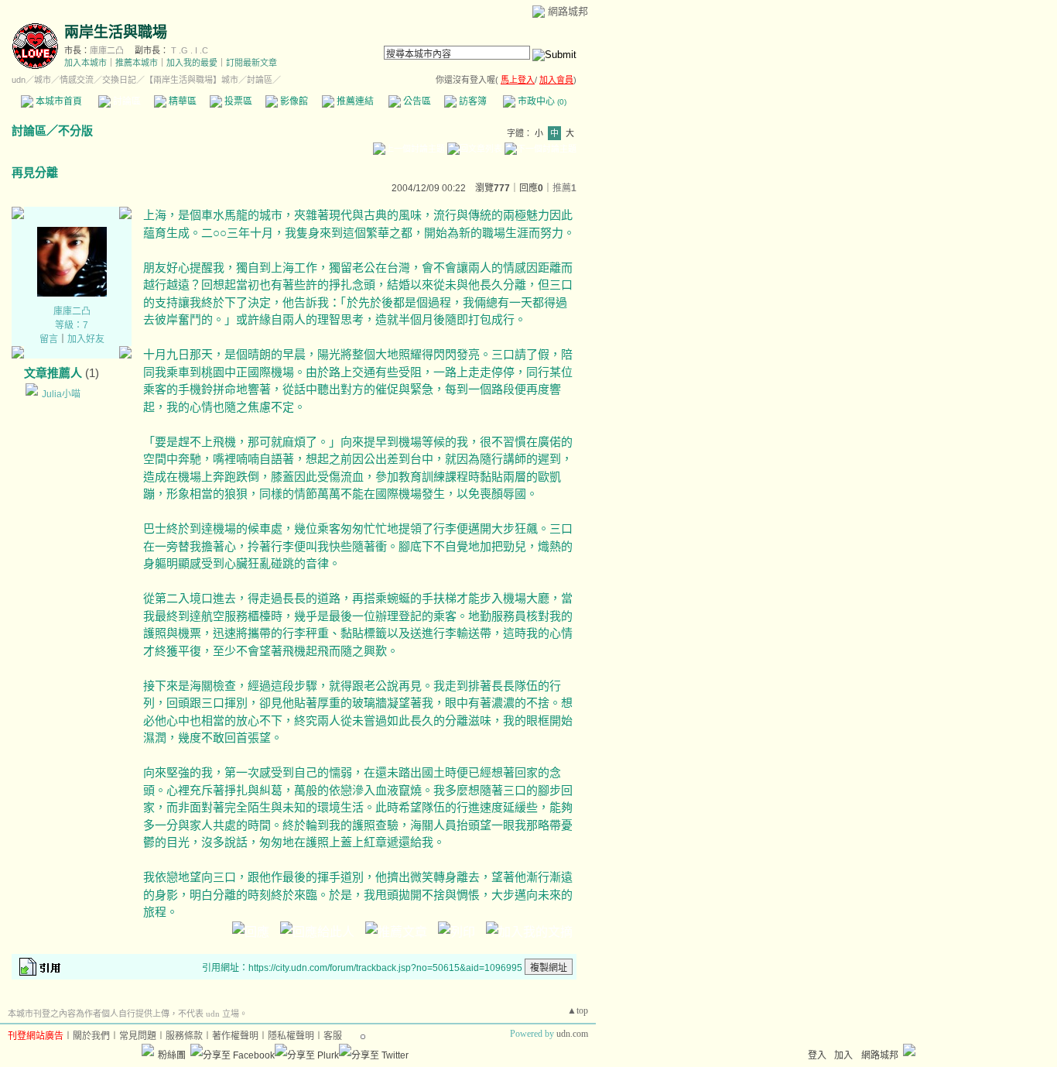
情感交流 (77, 79)
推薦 (564, 188)
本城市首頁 (57, 101)
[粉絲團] (148, 1050)
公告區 (416, 101)
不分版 (75, 130)
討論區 (126, 101)
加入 (843, 1055)
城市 (42, 79)
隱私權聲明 (291, 1036)
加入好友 (85, 339)
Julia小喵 (61, 394)
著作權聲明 (235, 1036)
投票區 (237, 101)
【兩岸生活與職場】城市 (191, 79)
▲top (577, 1010)
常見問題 (137, 1036)
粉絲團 (172, 1055)
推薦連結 (354, 101)
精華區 (181, 101)
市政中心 (540, 101)
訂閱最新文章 (251, 62)
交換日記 (119, 79)
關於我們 (91, 1036)
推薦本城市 (136, 62)
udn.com (572, 1033)
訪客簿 (472, 101)
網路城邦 (568, 11)
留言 (48, 339)
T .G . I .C (189, 50)
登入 (817, 1055)
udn (19, 79)
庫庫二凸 (107, 50)
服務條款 (184, 1036)
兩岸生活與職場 (115, 32)
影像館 (293, 101)
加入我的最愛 (191, 62)
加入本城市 (85, 62)
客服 (332, 1036)
